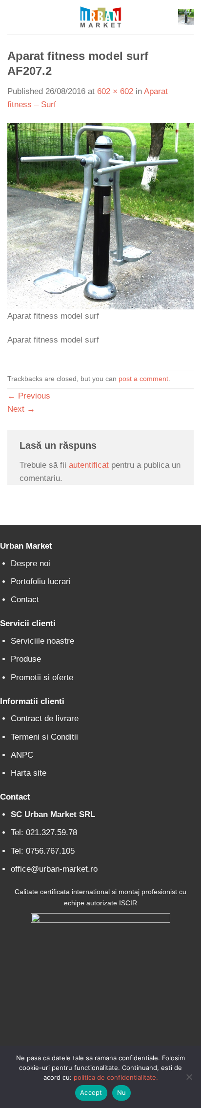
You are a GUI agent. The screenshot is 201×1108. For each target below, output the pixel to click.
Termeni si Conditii (44, 737)
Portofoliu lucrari (41, 581)
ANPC (22, 755)
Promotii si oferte (42, 677)
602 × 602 (115, 91)
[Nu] (189, 1080)
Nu (121, 1092)
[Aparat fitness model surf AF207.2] (100, 216)
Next (21, 409)
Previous (28, 396)
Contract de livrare (45, 718)
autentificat (89, 465)
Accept (91, 1092)
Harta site (28, 773)
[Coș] (186, 17)
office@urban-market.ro (54, 869)
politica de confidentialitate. (116, 1077)
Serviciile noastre (42, 641)
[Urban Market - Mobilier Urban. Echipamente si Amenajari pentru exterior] (100, 17)
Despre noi (30, 563)
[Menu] (13, 17)
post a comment (143, 378)
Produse (26, 659)
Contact (25, 599)
